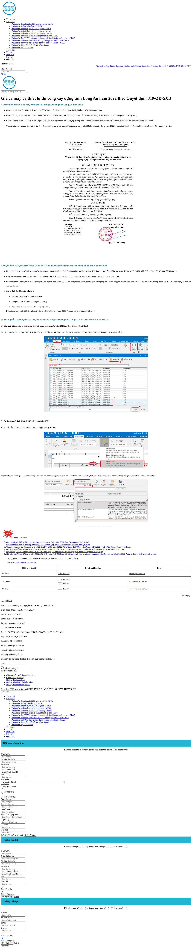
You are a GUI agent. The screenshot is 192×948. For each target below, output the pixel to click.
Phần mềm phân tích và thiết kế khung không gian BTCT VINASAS (40, 40)
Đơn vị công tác (7, 856)
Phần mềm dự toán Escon (22, 47)
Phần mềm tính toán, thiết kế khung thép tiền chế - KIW (34, 36)
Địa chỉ (4, 928)
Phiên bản (5, 784)
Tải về (16, 896)
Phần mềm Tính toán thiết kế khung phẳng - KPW (32, 24)
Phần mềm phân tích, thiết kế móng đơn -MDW (31, 29)
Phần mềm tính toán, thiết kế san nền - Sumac (30, 45)
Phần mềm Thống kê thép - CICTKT (26, 26)
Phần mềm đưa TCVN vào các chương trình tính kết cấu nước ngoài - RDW (43, 38)
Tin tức (9, 52)
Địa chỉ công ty (7, 804)
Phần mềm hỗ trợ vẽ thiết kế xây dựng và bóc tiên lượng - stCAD (38, 43)
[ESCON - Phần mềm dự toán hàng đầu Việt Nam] (26, 15)
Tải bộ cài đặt (7, 897)
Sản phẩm (10, 21)
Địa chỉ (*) (5, 774)
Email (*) (5, 764)
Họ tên (4, 912)
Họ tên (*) (5, 754)
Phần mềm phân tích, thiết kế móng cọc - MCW (31, 31)
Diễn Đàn (10, 54)
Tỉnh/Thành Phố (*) (9, 871)
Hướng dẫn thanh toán (15, 680)
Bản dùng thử (6, 889)
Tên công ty (6, 799)
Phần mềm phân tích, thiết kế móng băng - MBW (31, 33)
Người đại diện (7, 819)
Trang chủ (10, 19)
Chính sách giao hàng (15, 677)
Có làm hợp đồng (8, 797)
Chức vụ (4, 825)
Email (3, 923)
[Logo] (26, 89)
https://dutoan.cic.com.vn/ (25, 562)
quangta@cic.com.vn (138, 581)
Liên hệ (9, 57)
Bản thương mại (7, 894)
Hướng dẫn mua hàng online (18, 685)
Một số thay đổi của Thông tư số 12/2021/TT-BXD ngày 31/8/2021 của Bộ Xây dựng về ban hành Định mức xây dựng (54, 552)
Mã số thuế (5, 809)
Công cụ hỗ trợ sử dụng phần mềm (20, 675)
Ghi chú (4, 830)
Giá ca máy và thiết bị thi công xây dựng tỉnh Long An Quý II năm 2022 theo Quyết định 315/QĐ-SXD (48, 544)
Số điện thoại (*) (8, 759)
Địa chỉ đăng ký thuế (9, 814)
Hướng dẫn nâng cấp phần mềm (19, 682)
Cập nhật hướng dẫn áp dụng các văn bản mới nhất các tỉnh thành (106, 66)
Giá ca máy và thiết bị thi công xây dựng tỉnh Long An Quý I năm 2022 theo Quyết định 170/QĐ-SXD (47, 542)
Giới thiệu (10, 59)
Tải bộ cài (10, 50)
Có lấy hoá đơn (7, 792)
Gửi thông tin (30, 835)
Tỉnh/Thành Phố (8, 769)
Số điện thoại (6, 918)
